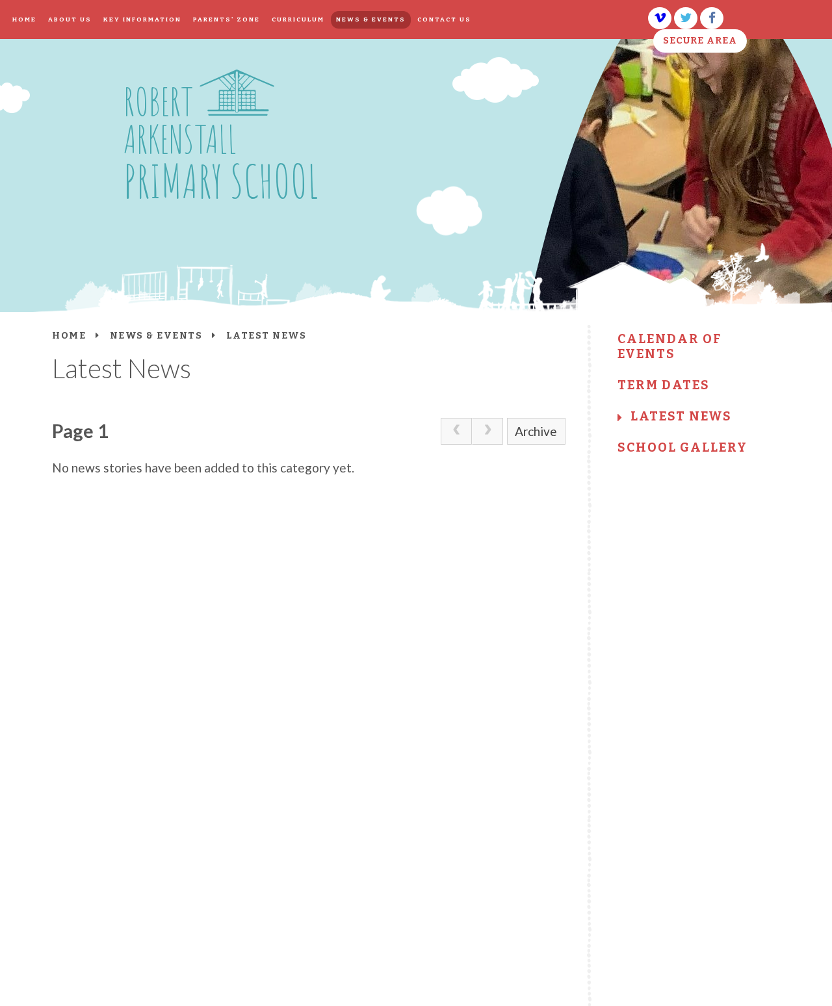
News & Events (156, 335)
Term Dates (664, 385)
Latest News (681, 416)
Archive (536, 431)
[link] (456, 431)
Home (69, 335)
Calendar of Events (670, 346)
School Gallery (683, 447)
